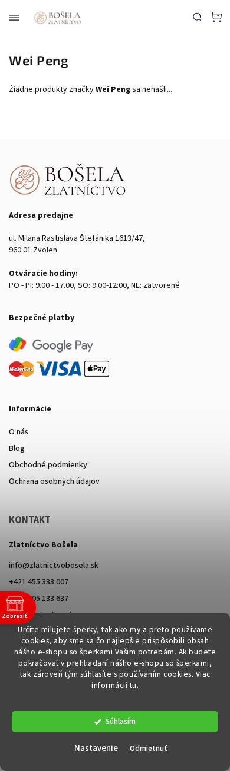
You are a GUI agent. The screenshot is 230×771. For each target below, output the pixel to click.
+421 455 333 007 (38, 582)
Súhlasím (121, 721)
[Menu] (14, 17)
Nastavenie (96, 748)
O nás (18, 432)
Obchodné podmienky (48, 465)
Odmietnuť (148, 748)
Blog (17, 448)
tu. (134, 685)
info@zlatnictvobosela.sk (53, 565)
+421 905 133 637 (38, 598)
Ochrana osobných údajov (54, 481)
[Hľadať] (197, 16)
